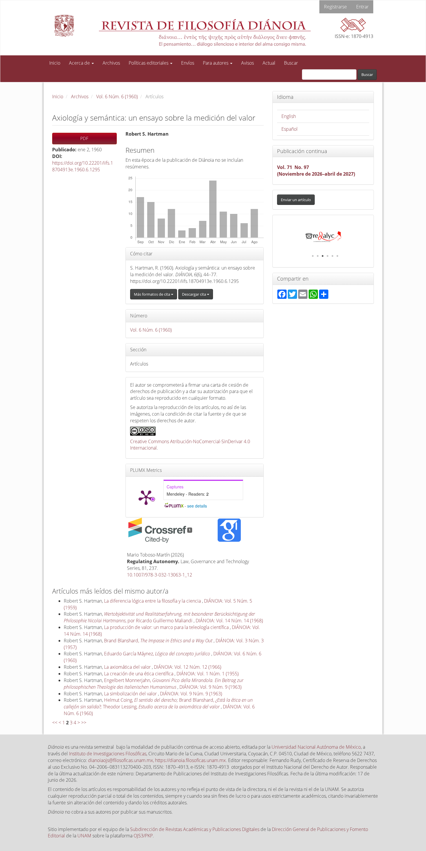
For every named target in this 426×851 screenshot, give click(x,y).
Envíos (187, 63)
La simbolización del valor (131, 693)
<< (54, 722)
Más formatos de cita (152, 294)
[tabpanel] (323, 236)
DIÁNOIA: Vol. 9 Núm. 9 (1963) (210, 687)
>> (83, 722)
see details (197, 506)
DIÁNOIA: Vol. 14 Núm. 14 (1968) (229, 620)
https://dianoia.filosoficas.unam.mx (190, 760)
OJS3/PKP (143, 835)
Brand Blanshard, (158, 640)
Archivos (111, 63)
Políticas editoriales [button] (149, 63)
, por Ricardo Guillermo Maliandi (159, 617)
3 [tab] (322, 256)
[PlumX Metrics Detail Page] (146, 497)
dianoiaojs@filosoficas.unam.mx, (121, 760)
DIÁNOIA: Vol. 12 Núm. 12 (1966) (187, 667)
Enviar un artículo (296, 199)
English (288, 116)
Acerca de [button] (80, 63)
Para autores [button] (216, 63)
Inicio (54, 63)
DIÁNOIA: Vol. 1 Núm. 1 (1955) (207, 673)
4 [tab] (327, 256)
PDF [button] (84, 138)
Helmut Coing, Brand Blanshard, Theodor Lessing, (158, 703)
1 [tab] (313, 256)
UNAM (84, 835)
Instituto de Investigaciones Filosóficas (107, 753)
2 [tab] (318, 256)
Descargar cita (194, 294)
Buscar (291, 63)
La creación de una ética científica (139, 673)
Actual (269, 63)
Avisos (247, 63)
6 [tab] (337, 256)
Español (289, 129)
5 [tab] (332, 256)
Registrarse (335, 6)
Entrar (362, 6)
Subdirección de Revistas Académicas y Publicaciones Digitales (194, 829)
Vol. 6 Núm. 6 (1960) (117, 96)
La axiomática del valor (128, 667)
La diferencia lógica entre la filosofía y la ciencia (153, 601)
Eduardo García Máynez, (157, 653)
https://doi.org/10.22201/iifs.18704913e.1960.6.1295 (82, 166)
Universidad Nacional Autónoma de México (316, 747)
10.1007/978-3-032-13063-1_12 (159, 575)
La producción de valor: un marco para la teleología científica (167, 627)
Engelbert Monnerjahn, (153, 683)
